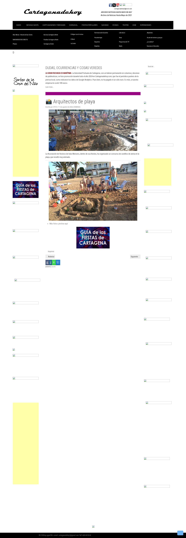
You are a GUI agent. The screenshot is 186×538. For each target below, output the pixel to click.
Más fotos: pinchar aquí (59, 224)
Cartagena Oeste (49, 44)
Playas (15, 44)
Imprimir (51, 251)
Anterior (51, 257)
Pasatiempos (98, 38)
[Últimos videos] (117, 5)
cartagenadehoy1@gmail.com (123, 9)
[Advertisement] (26, 136)
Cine (134, 25)
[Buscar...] (127, 5)
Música (115, 25)
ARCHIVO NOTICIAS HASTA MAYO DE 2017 (116, 12)
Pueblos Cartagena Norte (51, 40)
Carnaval (73, 25)
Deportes (97, 46)
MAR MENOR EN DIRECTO (20, 40)
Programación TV (124, 42)
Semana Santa (32, 25)
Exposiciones (145, 25)
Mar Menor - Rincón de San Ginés (22, 35)
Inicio (18, 25)
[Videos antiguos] (121, 5)
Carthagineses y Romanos (54, 25)
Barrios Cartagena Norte (51, 35)
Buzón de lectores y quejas (154, 38)
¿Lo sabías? (150, 42)
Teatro (126, 25)
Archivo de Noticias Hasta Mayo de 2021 (116, 15)
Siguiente (134, 257)
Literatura (122, 33)
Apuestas (150, 33)
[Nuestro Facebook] (110, 5)
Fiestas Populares (89, 25)
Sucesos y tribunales (153, 46)
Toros (120, 38)
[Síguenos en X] (114, 5)
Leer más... (49, 87)
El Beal (73, 39)
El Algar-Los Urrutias (77, 34)
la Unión (73, 43)
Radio (120, 46)
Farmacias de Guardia (101, 33)
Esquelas (97, 42)
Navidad (104, 25)
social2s (53, 266)
